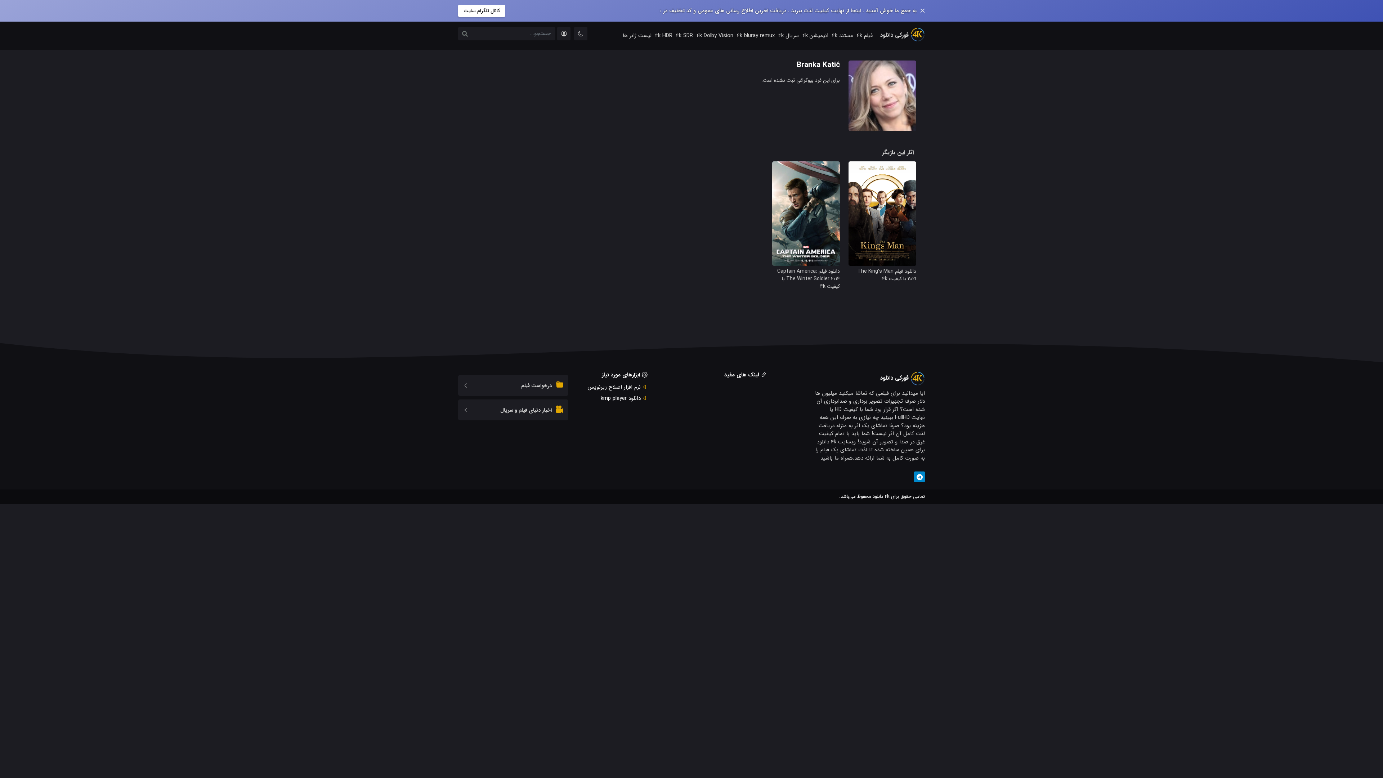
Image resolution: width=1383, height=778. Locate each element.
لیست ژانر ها (637, 35)
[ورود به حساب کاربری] (563, 33)
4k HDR (663, 35)
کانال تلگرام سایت (482, 11)
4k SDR (684, 35)
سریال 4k (788, 35)
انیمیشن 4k (815, 35)
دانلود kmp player (621, 398)
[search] (465, 34)
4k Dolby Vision (715, 35)
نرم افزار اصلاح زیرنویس (614, 387)
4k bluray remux (756, 35)
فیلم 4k (865, 35)
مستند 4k (842, 35)
